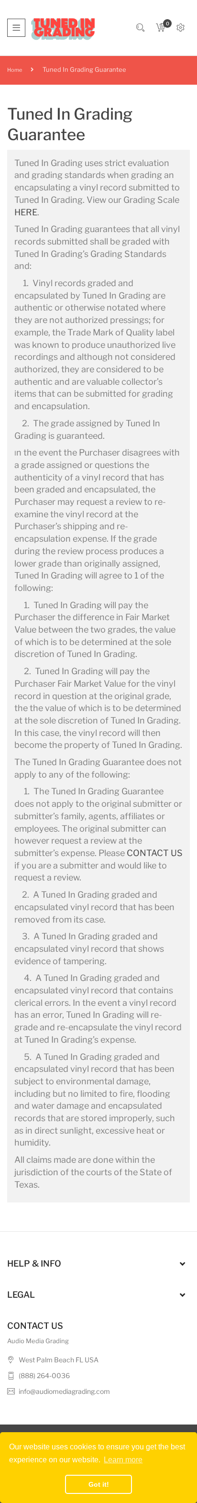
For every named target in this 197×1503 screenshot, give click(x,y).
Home (14, 70)
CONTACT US (155, 853)
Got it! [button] (98, 1484)
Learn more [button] (123, 1460)
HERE (25, 212)
